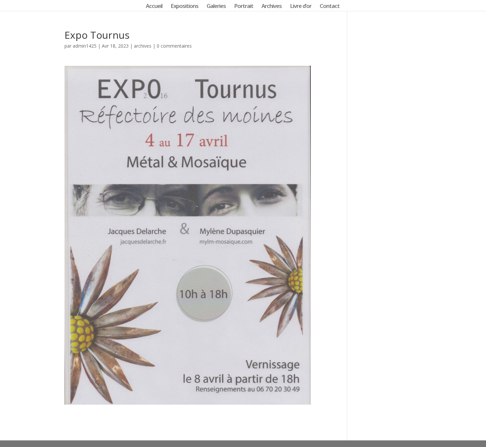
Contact (330, 7)
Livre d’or (300, 7)
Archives (272, 7)
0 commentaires (174, 46)
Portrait (243, 7)
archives (142, 46)
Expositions (184, 7)
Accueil (154, 7)
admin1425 (85, 46)
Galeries (216, 7)
